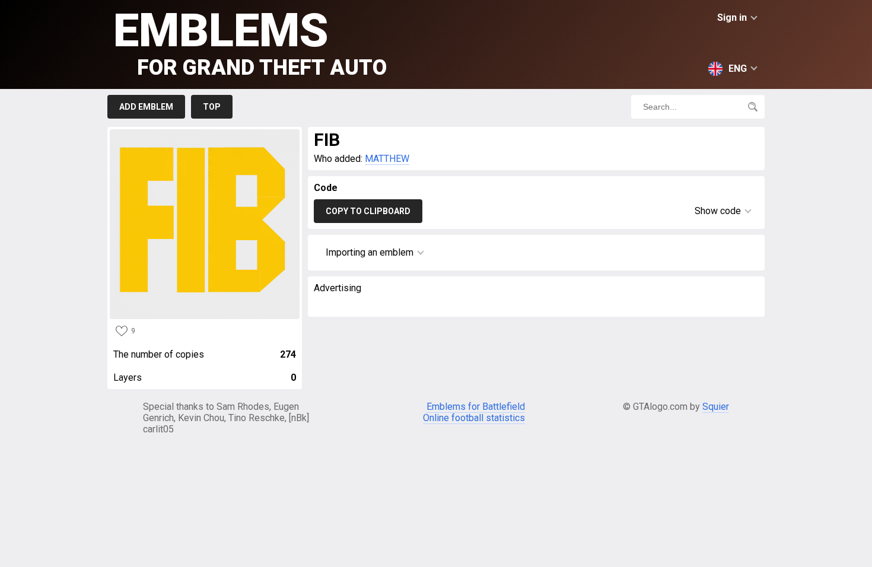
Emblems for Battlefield (476, 406)
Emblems (250, 42)
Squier (715, 406)
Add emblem (146, 107)
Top (212, 107)
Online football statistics (474, 417)
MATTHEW (387, 158)
